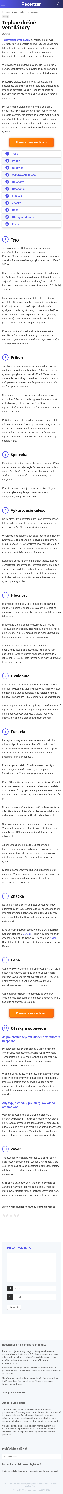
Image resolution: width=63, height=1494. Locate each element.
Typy (15, 153)
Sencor (27, 934)
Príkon (16, 160)
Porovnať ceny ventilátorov (31, 142)
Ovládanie (18, 189)
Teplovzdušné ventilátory (16, 40)
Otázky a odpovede (24, 217)
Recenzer (6, 12)
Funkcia (17, 196)
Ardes (53, 938)
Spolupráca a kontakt (13, 1392)
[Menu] (3, 4)
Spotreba (17, 167)
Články (14, 12)
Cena (15, 210)
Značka (16, 203)
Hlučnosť (18, 182)
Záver (15, 224)
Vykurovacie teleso (24, 175)
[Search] (58, 4)
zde (36, 1486)
